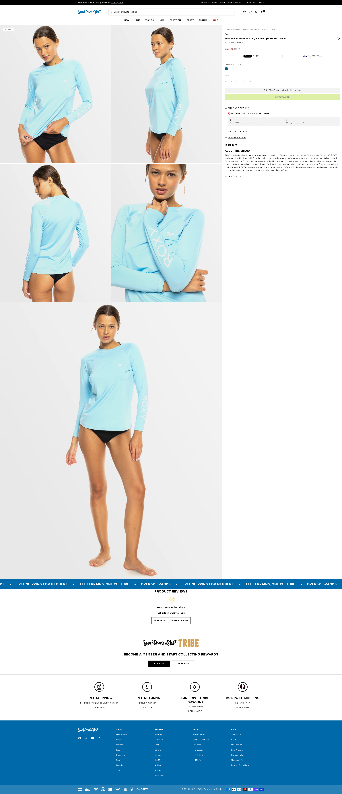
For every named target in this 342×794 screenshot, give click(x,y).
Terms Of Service (201, 740)
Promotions (198, 750)
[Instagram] (86, 738)
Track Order (250, 3)
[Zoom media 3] (55, 233)
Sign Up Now (117, 3)
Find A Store (237, 750)
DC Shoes (159, 750)
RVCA (157, 760)
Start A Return (235, 3)
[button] (256, 12)
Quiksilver (159, 740)
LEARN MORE (99, 707)
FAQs (261, 3)
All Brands (159, 776)
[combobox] (171, 12)
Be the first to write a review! (171, 621)
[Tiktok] (98, 738)
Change (266, 113)
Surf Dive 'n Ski (196, 789)
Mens (118, 740)
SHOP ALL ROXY (233, 176)
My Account (236, 745)
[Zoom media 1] (55, 94)
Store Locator (218, 3)
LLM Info (197, 760)
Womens (120, 745)
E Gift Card (198, 755)
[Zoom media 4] (166, 233)
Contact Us (236, 735)
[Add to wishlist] (338, 38)
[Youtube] (92, 738)
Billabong (159, 735)
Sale (118, 770)
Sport (118, 760)
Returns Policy (237, 755)
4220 (246, 113)
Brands (119, 765)
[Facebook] (79, 738)
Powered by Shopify (213, 789)
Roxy (227, 34)
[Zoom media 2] (166, 94)
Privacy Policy (199, 735)
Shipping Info (237, 760)
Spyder (158, 770)
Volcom (158, 755)
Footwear (120, 755)
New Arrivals (122, 735)
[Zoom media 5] (111, 440)
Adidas (158, 765)
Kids (118, 750)
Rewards (205, 3)
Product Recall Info (240, 765)
